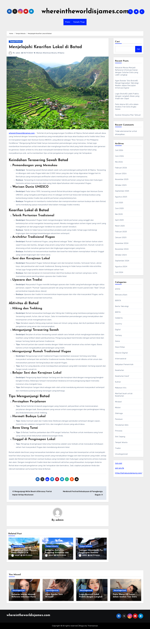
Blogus (82, 626)
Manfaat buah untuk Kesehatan (124, 394)
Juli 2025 (119, 203)
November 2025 (121, 179)
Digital (118, 330)
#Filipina (60, 53)
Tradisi (118, 448)
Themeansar (93, 626)
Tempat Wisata (16, 41)
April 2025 (119, 220)
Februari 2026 (121, 168)
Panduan (119, 419)
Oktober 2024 (121, 255)
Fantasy (118, 335)
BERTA (118, 312)
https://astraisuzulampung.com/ (128, 473)
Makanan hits (120, 388)
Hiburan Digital (121, 353)
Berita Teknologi (122, 306)
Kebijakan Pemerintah (124, 364)
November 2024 (122, 249)
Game (117, 341)
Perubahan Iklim (122, 425)
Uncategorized (121, 454)
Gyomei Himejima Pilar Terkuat (128, 115)
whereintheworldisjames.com (85, 11)
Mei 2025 (119, 214)
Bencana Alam (121, 295)
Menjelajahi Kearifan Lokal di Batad (45, 47)
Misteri (118, 408)
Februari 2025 (121, 232)
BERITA (118, 300)
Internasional (120, 359)
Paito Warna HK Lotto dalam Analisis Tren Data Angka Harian (127, 106)
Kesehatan (119, 370)
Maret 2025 (120, 226)
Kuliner (118, 382)
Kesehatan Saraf (122, 376)
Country (118, 324)
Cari (117, 42)
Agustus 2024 (121, 266)
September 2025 (122, 191)
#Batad (39, 53)
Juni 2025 (119, 208)
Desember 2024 (121, 243)
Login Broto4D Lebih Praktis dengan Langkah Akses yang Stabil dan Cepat (127, 96)
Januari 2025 (120, 237)
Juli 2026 (119, 150)
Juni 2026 (119, 156)
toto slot (118, 463)
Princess (118, 431)
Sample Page (79, 22)
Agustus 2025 (121, 197)
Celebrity (119, 318)
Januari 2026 (121, 173)
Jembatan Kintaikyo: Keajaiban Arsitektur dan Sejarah (57, 552)
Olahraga (119, 413)
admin (18, 53)
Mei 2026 (119, 162)
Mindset (118, 402)
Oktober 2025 (121, 185)
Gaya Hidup (120, 347)
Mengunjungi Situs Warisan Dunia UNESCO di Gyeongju (24, 552)
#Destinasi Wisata (50, 53)
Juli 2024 (119, 272)
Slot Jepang (120, 437)
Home (67, 22)
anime (117, 289)
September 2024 (122, 261)
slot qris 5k (119, 468)
